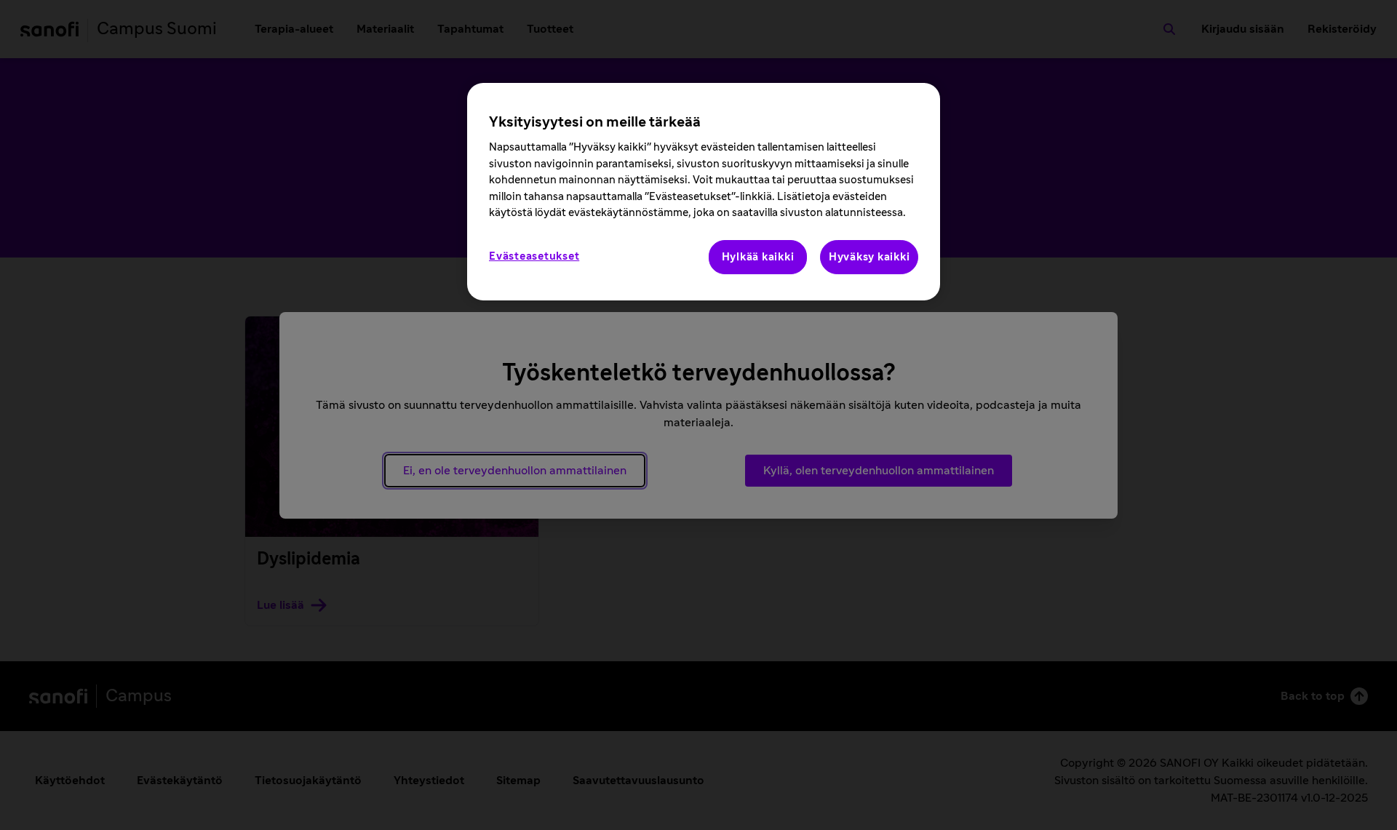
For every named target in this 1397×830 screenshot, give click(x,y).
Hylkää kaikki (758, 257)
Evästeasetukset (534, 256)
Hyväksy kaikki (869, 257)
